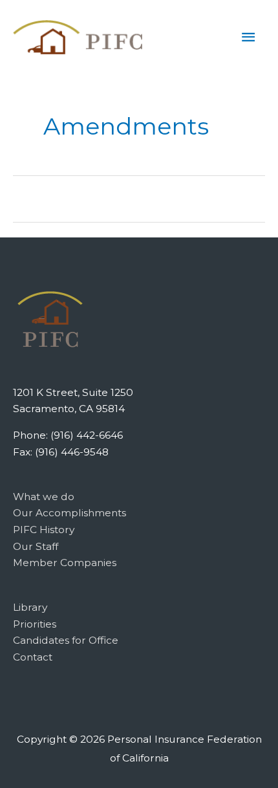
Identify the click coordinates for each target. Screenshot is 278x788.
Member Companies (64, 562)
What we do (43, 496)
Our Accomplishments (69, 513)
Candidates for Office (65, 640)
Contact (32, 657)
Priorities (34, 624)
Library (30, 607)
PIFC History (43, 529)
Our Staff (35, 546)
